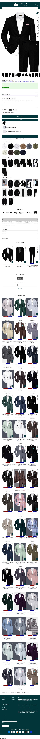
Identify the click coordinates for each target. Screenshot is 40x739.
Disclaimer (3, 233)
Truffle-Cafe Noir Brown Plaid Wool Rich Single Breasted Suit (7, 537)
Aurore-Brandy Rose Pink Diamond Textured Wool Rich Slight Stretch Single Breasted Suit (32, 587)
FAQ (2, 702)
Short (8, 98)
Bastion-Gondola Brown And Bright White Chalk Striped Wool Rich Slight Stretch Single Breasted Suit (32, 489)
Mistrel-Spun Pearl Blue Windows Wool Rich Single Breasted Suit (32, 537)
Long (14, 98)
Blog (2, 701)
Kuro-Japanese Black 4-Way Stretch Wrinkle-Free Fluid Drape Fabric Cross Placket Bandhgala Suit (32, 464)
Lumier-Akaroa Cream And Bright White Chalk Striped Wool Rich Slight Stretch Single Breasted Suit (7, 341)
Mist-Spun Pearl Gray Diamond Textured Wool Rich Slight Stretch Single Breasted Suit (20, 685)
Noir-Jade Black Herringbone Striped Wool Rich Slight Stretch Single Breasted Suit (7, 489)
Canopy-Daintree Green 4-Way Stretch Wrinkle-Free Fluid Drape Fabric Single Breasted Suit (20, 537)
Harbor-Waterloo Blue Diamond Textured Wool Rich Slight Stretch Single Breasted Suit (7, 637)
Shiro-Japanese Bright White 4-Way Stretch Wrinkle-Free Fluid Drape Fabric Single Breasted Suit (8, 389)
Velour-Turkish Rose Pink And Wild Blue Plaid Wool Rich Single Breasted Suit (20, 512)
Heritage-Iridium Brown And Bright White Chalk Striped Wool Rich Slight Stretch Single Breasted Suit (7, 512)
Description (4, 227)
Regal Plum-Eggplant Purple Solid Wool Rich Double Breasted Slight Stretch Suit (32, 662)
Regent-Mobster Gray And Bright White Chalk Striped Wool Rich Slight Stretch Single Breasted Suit (32, 341)
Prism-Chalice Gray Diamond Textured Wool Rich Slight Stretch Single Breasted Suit (20, 662)
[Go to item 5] (13, 75)
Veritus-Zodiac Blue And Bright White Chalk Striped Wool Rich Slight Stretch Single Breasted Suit (7, 562)
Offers (13, 701)
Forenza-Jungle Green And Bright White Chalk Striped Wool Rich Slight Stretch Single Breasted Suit (7, 414)
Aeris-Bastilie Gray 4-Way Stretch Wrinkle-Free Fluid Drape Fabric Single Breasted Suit (20, 587)
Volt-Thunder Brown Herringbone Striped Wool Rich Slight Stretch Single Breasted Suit (20, 388)
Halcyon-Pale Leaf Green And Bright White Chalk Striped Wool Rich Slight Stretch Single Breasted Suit (7, 439)
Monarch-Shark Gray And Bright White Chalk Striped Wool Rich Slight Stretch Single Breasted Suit (20, 464)
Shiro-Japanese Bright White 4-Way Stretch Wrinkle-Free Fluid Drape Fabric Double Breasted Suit (20, 439)
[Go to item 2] (3, 75)
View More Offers (5, 87)
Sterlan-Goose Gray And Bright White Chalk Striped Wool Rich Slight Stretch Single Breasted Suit (32, 612)
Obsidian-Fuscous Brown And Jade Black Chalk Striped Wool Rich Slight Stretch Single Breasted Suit (32, 687)
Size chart (36, 92)
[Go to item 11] (33, 75)
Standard (11, 98)
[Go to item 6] (16, 75)
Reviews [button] (16, 282)
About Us (3, 699)
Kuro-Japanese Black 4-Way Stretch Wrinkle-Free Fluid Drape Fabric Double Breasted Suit (32, 414)
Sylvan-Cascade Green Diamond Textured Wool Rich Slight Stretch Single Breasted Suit (20, 562)
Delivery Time (4, 231)
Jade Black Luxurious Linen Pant (32, 265)
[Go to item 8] (23, 75)
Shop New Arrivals (3, 738)
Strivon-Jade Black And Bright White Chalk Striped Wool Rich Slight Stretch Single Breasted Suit (32, 512)
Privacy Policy (4, 707)
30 (13, 109)
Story (3, 219)
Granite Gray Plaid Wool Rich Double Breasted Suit (32, 637)
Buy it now (20, 119)
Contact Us (13, 699)
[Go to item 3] (6, 75)
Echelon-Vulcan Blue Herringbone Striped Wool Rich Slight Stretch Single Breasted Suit (32, 364)
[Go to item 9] (26, 75)
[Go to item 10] (29, 75)
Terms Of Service (4, 709)
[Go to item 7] (19, 75)
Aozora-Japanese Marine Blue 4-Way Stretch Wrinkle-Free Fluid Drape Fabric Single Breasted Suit (32, 389)
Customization (4, 229)
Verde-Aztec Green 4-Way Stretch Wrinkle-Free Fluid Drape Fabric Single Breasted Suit (7, 612)
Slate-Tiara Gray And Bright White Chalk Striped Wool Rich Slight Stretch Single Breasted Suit (7, 662)
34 (16, 109)
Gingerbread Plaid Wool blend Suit (20, 489)
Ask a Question (20, 278)
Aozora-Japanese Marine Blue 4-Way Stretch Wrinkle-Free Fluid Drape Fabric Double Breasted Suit (7, 464)
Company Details (5, 238)
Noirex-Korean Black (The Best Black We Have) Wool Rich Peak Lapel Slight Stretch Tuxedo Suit (7, 587)
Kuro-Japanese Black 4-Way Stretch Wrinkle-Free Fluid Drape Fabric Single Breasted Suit (20, 364)
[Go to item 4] (9, 75)
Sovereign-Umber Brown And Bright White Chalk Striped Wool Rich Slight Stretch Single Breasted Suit (32, 439)
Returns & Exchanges (5, 704)
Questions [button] (21, 282)
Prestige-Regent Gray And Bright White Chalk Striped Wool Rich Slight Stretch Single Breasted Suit (20, 637)
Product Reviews (20, 274)
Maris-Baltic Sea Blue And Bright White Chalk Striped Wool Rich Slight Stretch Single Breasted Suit (7, 687)
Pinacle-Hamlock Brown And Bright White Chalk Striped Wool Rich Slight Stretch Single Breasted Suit (32, 562)
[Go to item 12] (36, 75)
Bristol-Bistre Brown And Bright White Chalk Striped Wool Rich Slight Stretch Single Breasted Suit (20, 341)
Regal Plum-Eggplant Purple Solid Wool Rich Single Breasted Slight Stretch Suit (20, 612)
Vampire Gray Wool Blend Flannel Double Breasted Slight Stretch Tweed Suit (8, 364)
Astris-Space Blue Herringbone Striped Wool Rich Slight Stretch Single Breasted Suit (20, 414)
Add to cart (20, 116)
